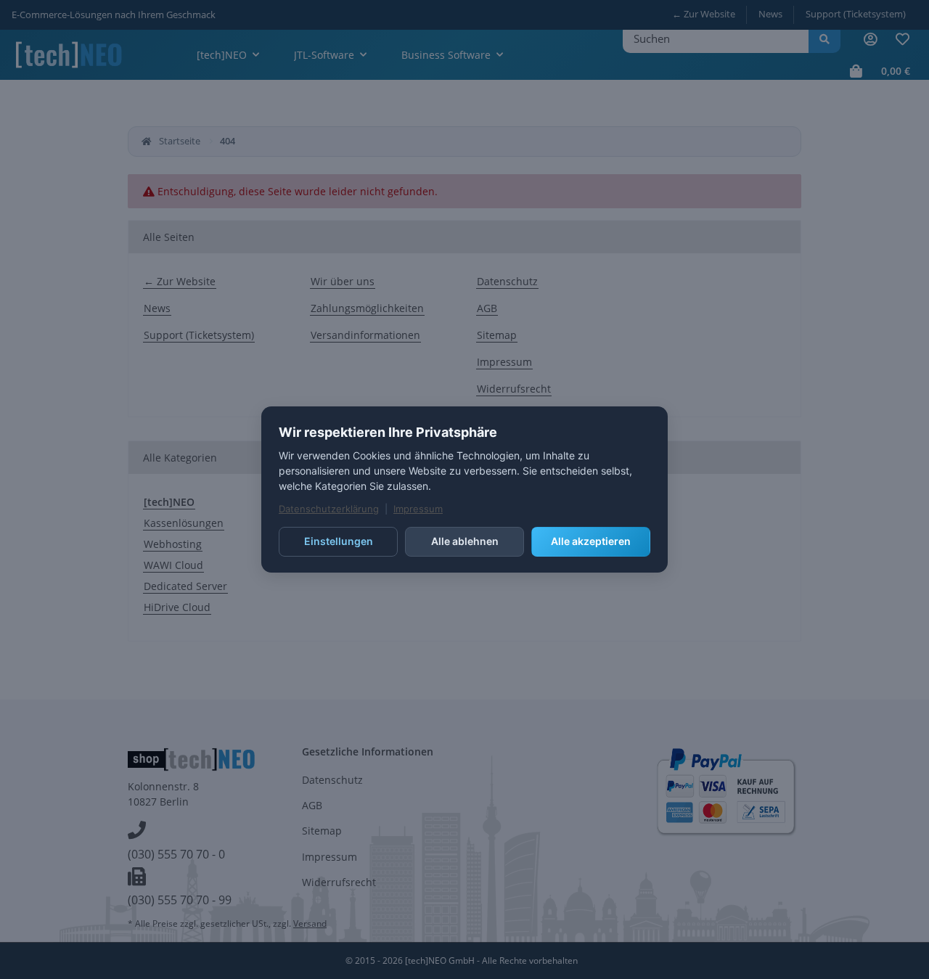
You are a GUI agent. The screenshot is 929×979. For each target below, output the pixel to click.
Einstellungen (338, 541)
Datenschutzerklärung (329, 509)
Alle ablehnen (465, 541)
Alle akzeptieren (591, 541)
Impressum (418, 509)
